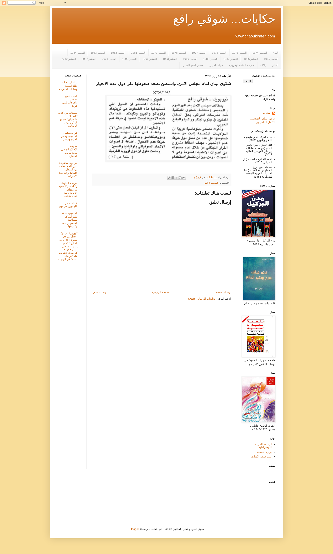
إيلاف (263, 65)
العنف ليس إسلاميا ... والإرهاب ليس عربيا (69, 100)
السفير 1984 (77, 52)
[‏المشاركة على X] (176, 178)
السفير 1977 (199, 52)
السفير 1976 (219, 52)
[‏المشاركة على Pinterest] (169, 178)
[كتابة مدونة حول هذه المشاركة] (180, 178)
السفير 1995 (149, 58)
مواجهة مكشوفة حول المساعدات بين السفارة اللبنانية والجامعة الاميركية (68, 169)
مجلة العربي (216, 65)
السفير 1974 (259, 52)
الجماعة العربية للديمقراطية (263, 446)
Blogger (134, 528)
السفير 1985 (271, 58)
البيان (275, 52)
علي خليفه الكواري (261, 456)
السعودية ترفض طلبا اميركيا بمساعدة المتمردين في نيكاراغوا (68, 220)
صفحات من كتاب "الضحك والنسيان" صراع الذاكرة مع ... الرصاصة (67, 119)
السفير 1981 (138, 52)
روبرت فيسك (264, 451)
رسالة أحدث (223, 292)
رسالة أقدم (99, 292)
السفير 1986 (251, 58)
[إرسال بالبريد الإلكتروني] (184, 178)
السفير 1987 (230, 58)
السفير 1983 (98, 52)
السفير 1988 (210, 58)
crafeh (267, 113)
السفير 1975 (239, 52)
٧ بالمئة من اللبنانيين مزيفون (68, 205)
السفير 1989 (190, 58)
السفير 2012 (68, 58)
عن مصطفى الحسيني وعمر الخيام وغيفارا (69, 136)
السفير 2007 (89, 58)
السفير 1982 (118, 52)
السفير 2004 (109, 58)
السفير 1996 (129, 58)
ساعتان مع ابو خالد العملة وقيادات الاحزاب (68, 86)
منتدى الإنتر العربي (192, 65)
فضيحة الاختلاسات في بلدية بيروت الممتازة (69, 151)
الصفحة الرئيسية (161, 292)
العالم (275, 65)
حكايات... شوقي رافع (224, 18)
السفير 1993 (170, 58)
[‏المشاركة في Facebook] (173, 178)
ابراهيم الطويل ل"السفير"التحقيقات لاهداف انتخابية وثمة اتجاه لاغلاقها (67, 189)
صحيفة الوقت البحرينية (242, 65)
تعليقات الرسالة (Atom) (201, 298)
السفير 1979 (158, 52)
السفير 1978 (179, 52)
